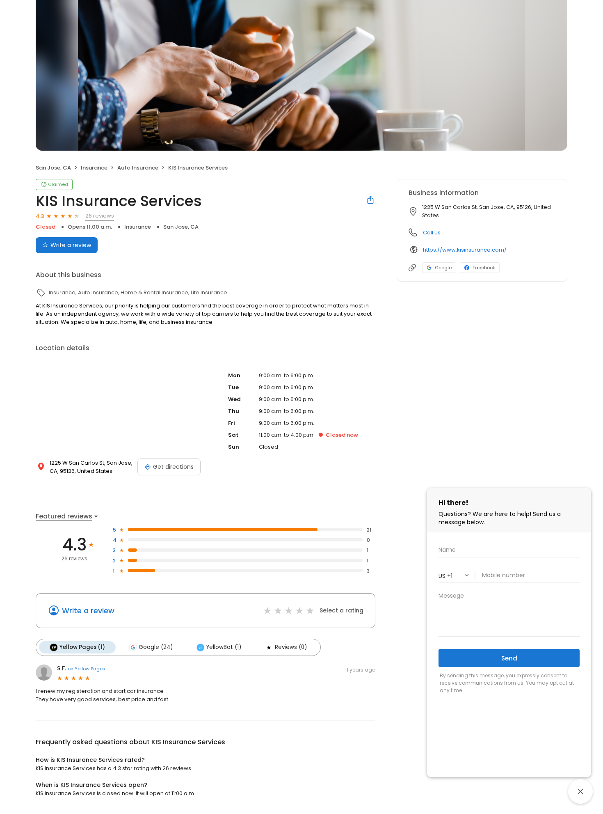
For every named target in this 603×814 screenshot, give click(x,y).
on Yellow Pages (86, 668)
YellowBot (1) (223, 647)
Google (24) (156, 647)
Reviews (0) (291, 647)
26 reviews (99, 216)
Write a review (70, 245)
